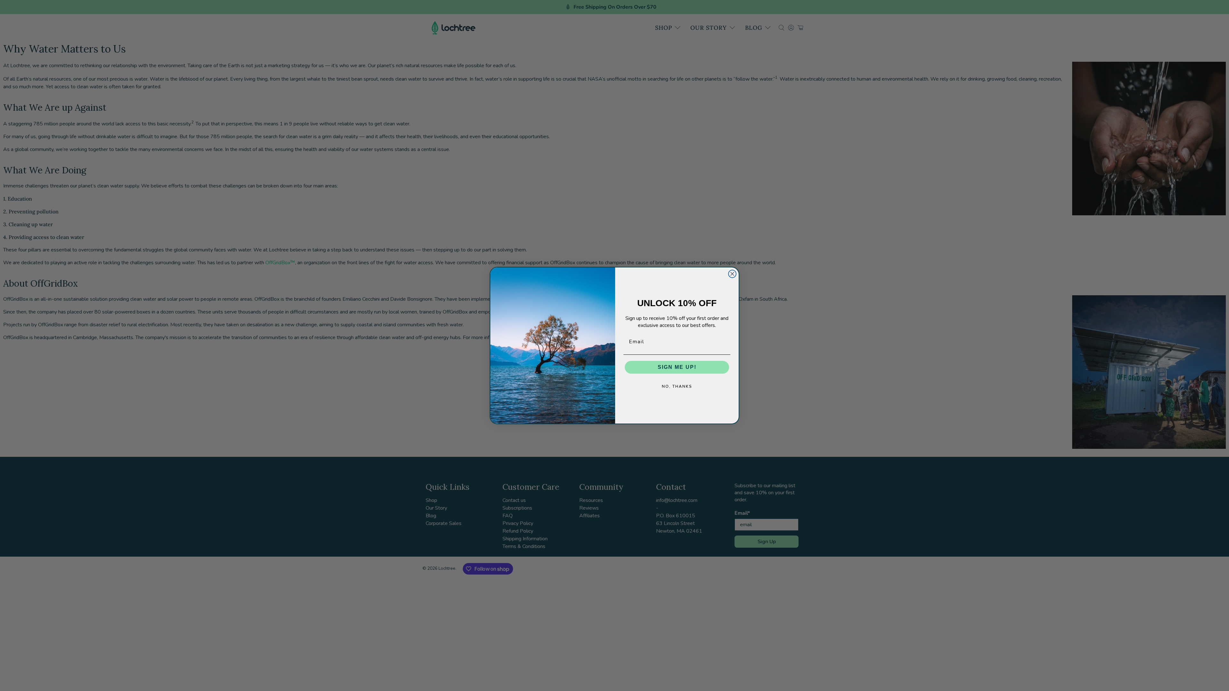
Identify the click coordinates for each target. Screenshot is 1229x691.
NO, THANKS (677, 386)
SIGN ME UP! (677, 367)
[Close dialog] (732, 274)
